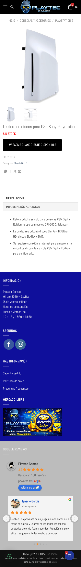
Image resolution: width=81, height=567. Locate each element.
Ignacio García (30, 501)
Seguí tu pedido (12, 373)
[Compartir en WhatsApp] (5, 171)
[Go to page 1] (37, 544)
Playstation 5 (64, 21)
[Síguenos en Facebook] (9, 344)
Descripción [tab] (15, 198)
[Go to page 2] (40, 544)
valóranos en (28, 487)
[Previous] (9, 66)
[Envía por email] (19, 171)
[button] (5, 7)
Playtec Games (28, 464)
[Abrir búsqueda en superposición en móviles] (12, 7)
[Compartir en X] (15, 171)
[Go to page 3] (43, 544)
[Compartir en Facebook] (10, 171)
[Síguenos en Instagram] (20, 344)
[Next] (71, 66)
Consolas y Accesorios (35, 21)
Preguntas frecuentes (16, 388)
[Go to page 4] (46, 544)
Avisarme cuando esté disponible (32, 145)
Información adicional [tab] (23, 206)
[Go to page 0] (34, 544)
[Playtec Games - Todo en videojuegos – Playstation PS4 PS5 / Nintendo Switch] (40, 7)
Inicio (11, 21)
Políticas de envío (13, 381)
